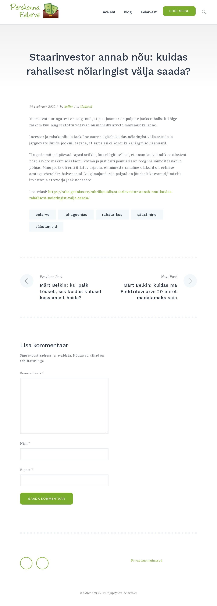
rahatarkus (112, 214)
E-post (26, 469)
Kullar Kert (90, 593)
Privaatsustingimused (146, 560)
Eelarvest (149, 12)
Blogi (128, 12)
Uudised (86, 106)
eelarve (43, 214)
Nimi (25, 443)
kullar (68, 106)
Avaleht (109, 12)
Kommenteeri (31, 373)
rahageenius (75, 214)
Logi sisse (179, 11)
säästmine (147, 214)
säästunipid (46, 226)
